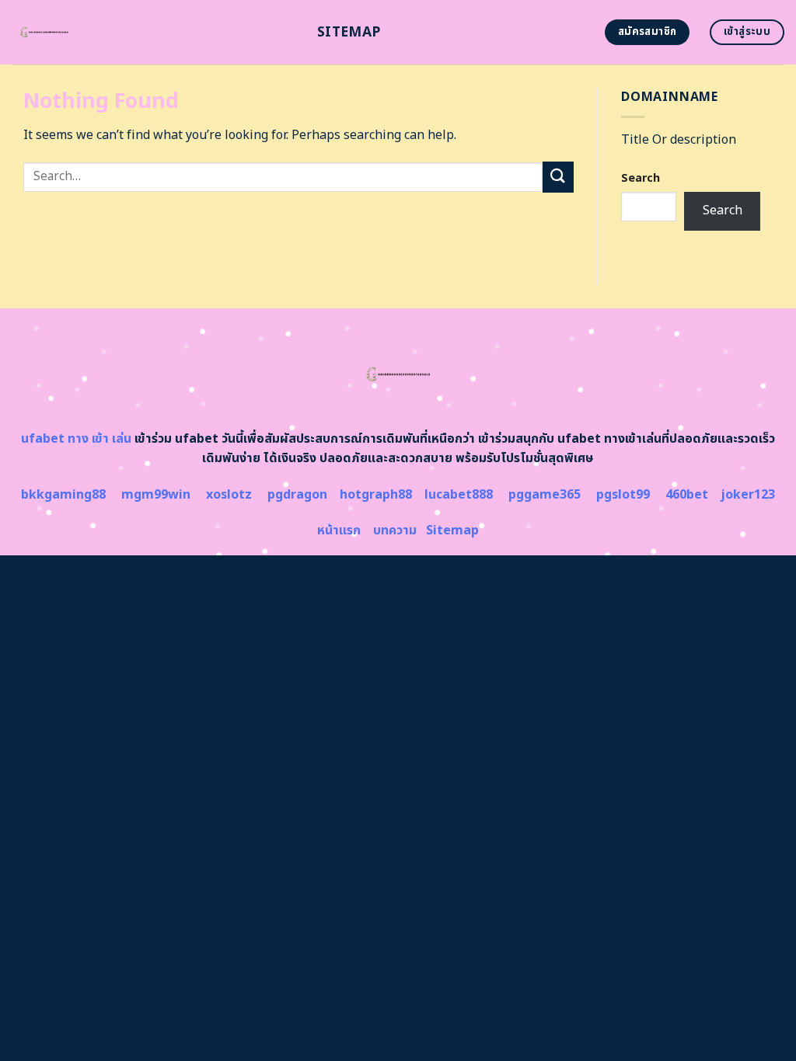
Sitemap (348, 32)
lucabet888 (458, 494)
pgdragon (297, 494)
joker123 (748, 494)
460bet (686, 494)
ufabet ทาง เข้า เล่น (76, 439)
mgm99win (155, 494)
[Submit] (558, 177)
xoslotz (229, 494)
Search (640, 178)
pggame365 (544, 494)
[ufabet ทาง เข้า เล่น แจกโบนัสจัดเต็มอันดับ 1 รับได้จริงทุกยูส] (153, 32)
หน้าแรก (339, 530)
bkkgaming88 (63, 494)
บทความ (395, 530)
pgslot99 (623, 494)
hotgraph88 (376, 494)
